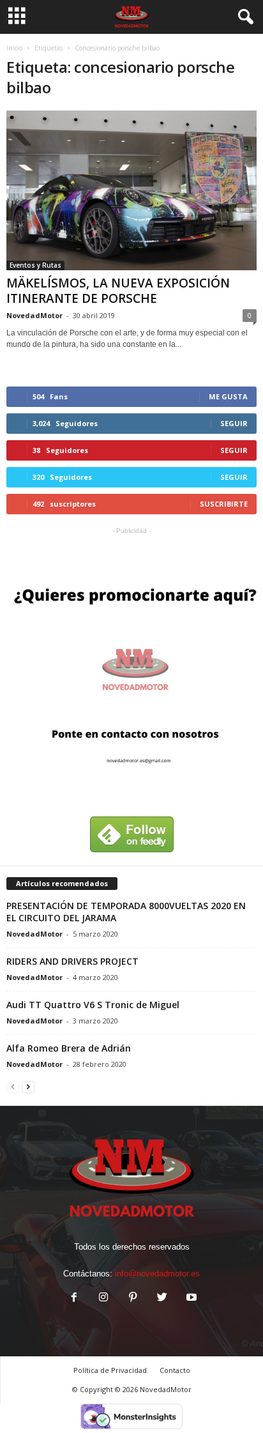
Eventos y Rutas (35, 265)
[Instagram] (103, 1298)
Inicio (14, 47)
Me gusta (228, 396)
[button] (243, 17)
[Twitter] (162, 1298)
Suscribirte (224, 504)
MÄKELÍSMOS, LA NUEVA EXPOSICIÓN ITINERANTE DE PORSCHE (118, 291)
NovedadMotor (34, 315)
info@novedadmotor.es (157, 1273)
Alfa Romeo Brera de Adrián (68, 1048)
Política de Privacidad (110, 1370)
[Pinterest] (132, 1298)
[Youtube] (190, 1298)
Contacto (175, 1370)
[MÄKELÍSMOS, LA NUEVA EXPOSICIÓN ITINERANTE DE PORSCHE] (131, 190)
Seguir (234, 423)
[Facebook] (74, 1298)
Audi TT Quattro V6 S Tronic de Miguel (92, 1005)
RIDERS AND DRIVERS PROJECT (72, 961)
